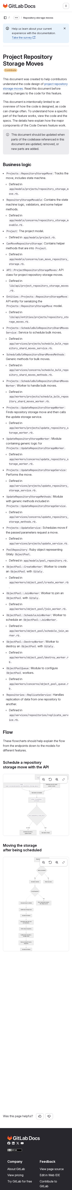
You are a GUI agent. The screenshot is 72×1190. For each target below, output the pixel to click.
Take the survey (22, 37)
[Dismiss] (64, 28)
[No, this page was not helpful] (49, 1116)
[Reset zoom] (50, 779)
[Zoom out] (44, 779)
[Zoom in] (57, 779)
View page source (52, 1169)
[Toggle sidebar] (5, 17)
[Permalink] (33, 164)
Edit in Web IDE (50, 1175)
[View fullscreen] (63, 779)
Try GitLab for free (19, 1181)
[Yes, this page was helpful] (40, 1116)
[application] (36, 805)
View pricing (15, 1175)
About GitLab (16, 1169)
